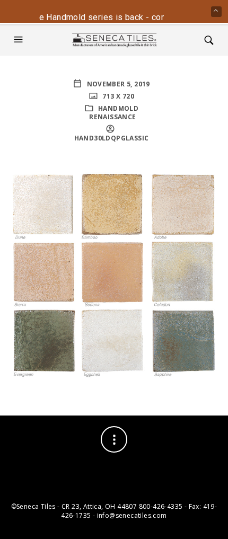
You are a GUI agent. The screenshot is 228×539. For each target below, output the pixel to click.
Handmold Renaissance (113, 113)
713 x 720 (117, 96)
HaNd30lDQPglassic (111, 138)
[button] (19, 40)
